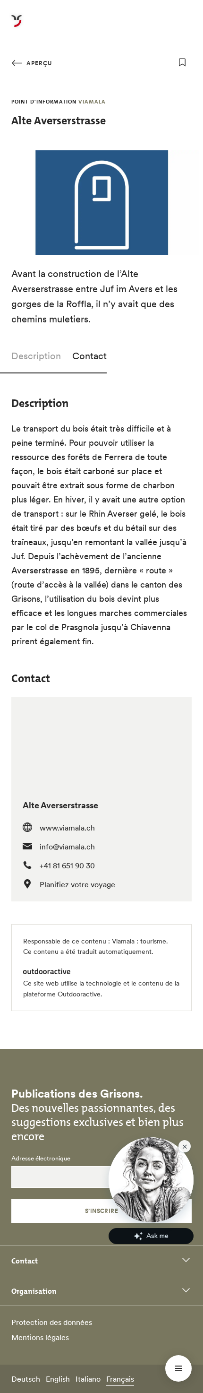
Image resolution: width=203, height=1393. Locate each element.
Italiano (88, 1379)
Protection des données (51, 1322)
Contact (89, 356)
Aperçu (38, 63)
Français (120, 1379)
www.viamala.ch (67, 827)
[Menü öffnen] (178, 1368)
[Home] (16, 26)
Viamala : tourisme (139, 941)
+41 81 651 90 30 (67, 865)
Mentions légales (40, 1337)
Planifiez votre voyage (77, 884)
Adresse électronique (40, 1158)
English (58, 1379)
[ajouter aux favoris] (182, 62)
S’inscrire (101, 1210)
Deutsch (25, 1379)
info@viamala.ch (67, 846)
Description (36, 356)
